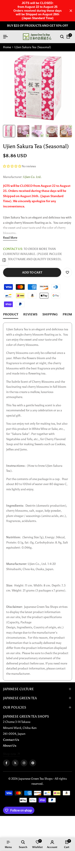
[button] (12, 166)
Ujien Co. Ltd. (32, 177)
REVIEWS (30, 314)
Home (7, 47)
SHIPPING (50, 314)
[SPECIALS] (4, 260)
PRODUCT (10, 314)
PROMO (68, 314)
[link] (11, 754)
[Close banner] (71, 10)
